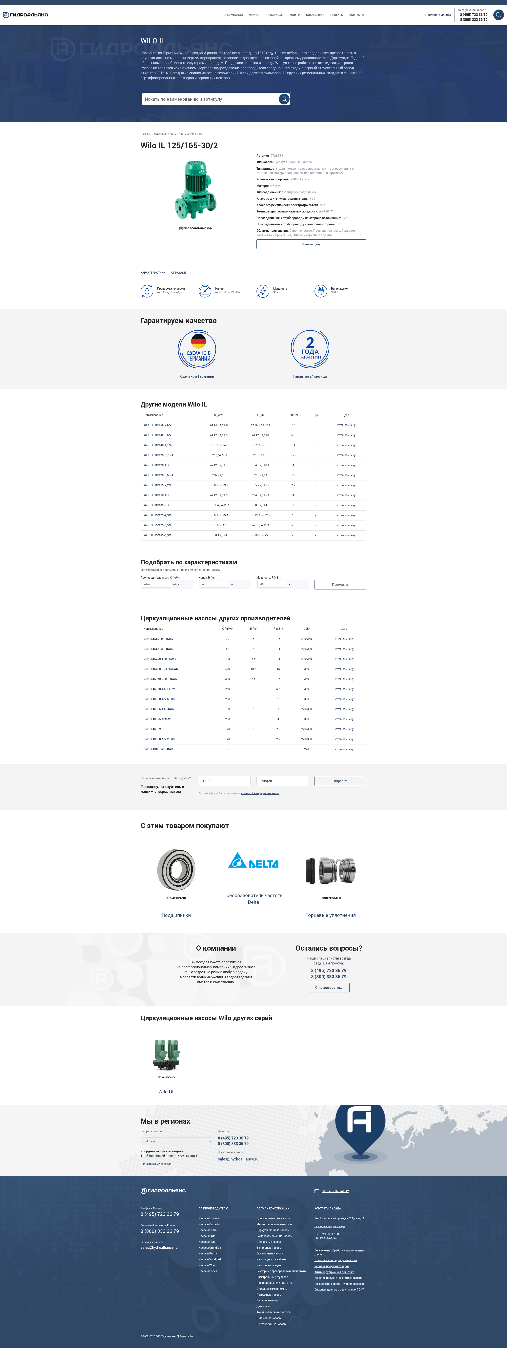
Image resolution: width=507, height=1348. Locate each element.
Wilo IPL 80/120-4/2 (156, 465)
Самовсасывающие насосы (274, 1236)
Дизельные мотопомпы (272, 1288)
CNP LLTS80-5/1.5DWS (158, 749)
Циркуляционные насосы (273, 1230)
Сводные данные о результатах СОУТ (339, 1289)
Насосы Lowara (209, 1218)
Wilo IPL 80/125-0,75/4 (158, 455)
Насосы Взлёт (208, 1271)
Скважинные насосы (270, 1253)
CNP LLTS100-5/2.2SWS (159, 739)
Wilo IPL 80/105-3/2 (156, 505)
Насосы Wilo (207, 1265)
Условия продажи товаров (331, 1266)
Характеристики (153, 272)
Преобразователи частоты (274, 1282)
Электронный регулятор (272, 1277)
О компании (233, 14)
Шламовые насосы (268, 1318)
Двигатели (263, 1306)
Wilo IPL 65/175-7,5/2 (158, 515)
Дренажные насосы (269, 1241)
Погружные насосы (269, 1294)
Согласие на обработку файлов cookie (339, 1283)
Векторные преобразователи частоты (281, 1271)
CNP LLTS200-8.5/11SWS (160, 658)
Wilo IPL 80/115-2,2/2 (158, 485)
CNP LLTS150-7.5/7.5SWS (160, 678)
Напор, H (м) (207, 577)
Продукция (274, 14)
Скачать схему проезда (156, 1163)
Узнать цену (311, 244)
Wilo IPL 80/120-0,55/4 (158, 475)
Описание (178, 272)
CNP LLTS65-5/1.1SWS (158, 649)
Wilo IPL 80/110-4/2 (156, 495)
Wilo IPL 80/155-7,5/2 (158, 425)
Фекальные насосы (269, 1247)
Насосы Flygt (207, 1241)
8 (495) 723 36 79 (473, 14)
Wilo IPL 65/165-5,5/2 (158, 535)
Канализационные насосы (273, 1312)
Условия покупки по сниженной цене (338, 1277)
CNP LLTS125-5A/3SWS (159, 709)
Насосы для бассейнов (271, 1259)
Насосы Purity (208, 1253)
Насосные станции (268, 1265)
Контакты (356, 14)
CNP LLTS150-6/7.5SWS (159, 699)
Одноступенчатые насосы (273, 1218)
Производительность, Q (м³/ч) (161, 577)
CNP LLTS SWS (153, 729)
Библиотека (315, 14)
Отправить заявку (438, 14)
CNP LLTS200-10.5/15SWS (161, 669)
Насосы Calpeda (209, 1224)
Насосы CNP (207, 1236)
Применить (340, 584)
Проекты (336, 14)
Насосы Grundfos (210, 1247)
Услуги (294, 14)
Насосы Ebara (208, 1230)
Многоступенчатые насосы (274, 1224)
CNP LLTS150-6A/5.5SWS (160, 689)
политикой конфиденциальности (260, 793)
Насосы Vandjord (210, 1259)
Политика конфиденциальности (335, 1260)
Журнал (254, 14)
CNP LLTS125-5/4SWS (158, 719)
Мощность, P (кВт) (268, 577)
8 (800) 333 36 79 (473, 19)
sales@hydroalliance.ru (472, 9)
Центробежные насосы (271, 1324)
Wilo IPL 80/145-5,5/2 (158, 435)
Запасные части (267, 1300)
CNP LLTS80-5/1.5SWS (158, 638)
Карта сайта (186, 1336)
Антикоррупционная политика (334, 1272)
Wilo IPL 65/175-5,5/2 (158, 525)
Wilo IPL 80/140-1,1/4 (158, 445)
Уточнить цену (345, 425)
